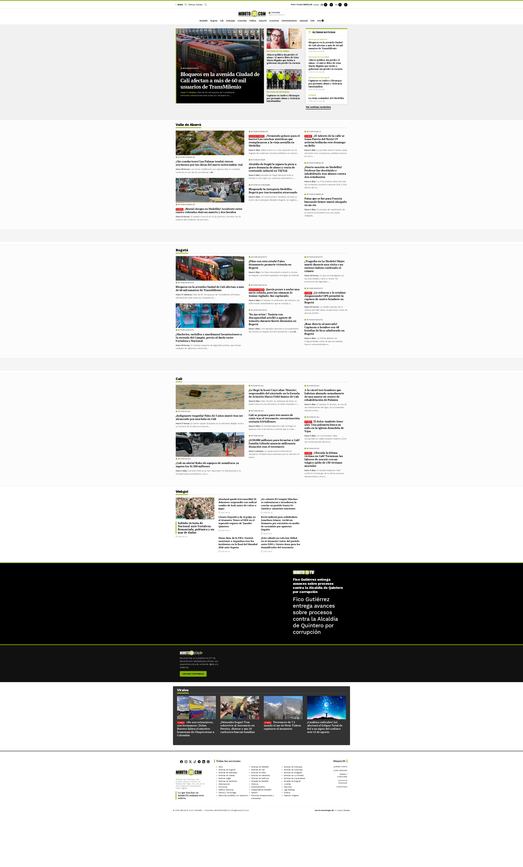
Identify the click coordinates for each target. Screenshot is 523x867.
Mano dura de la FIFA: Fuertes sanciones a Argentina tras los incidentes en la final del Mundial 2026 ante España (237, 542)
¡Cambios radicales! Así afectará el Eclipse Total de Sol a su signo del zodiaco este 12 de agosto (324, 727)
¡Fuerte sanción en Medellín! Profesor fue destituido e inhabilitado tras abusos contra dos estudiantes (325, 172)
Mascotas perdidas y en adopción (233, 795)
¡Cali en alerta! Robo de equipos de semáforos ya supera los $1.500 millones (207, 464)
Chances (254, 784)
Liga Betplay (289, 790)
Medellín (203, 20)
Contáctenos (341, 787)
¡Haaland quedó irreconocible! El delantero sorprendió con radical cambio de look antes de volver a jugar (237, 503)
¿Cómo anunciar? (340, 770)
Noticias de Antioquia (278, 92)
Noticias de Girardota (227, 781)
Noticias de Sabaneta (260, 775)
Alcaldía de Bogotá (292, 781)
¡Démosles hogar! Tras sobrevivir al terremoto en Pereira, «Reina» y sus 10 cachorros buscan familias (237, 727)
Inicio (220, 767)
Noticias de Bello (314, 132)
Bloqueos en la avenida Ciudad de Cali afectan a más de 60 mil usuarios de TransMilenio (220, 80)
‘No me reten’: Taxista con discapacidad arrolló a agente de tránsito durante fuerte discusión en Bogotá (272, 319)
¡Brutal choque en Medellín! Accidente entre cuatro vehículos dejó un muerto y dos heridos (209, 210)
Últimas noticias (194, 4)
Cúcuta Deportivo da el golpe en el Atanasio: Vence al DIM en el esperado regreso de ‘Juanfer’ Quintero (237, 521)
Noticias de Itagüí (258, 160)
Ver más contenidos (193, 674)
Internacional (224, 784)
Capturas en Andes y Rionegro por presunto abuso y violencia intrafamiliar (283, 98)
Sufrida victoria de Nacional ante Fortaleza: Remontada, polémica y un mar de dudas (196, 527)
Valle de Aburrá (188, 125)
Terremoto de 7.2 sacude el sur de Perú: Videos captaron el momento (282, 725)
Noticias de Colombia (278, 51)
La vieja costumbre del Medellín (326, 98)
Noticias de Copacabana (260, 185)
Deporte (263, 20)
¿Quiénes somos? (340, 767)
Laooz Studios (343, 810)
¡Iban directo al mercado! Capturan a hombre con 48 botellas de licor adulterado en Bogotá (324, 329)
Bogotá (213, 20)
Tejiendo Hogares (291, 795)
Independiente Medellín (261, 790)
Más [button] (319, 20)
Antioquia (230, 20)
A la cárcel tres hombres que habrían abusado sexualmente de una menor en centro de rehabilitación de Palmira (324, 395)
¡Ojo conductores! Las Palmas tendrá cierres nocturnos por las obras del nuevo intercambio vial (209, 163)
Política (252, 20)
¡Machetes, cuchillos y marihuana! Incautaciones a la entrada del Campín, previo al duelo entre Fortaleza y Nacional (209, 337)
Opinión (312, 95)
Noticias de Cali (313, 386)
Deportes (288, 787)
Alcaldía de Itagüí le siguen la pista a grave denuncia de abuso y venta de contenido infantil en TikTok (273, 167)
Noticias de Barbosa (260, 778)
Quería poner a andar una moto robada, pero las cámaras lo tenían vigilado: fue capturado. (274, 292)
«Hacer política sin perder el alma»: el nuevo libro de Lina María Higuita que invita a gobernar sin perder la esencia (283, 58)
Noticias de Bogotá (191, 68)
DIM (312, 20)
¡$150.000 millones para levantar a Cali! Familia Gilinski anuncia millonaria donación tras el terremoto (274, 443)
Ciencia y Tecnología (227, 792)
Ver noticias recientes (318, 107)
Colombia (242, 20)
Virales (183, 690)
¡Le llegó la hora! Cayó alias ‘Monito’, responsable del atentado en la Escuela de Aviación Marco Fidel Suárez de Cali (274, 393)
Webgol (182, 492)
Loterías (287, 784)
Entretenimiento (289, 20)
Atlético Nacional (225, 790)
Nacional (304, 20)
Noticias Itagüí (224, 778)
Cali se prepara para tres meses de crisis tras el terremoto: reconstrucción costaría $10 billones (274, 418)
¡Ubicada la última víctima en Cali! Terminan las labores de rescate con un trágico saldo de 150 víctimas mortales (323, 459)
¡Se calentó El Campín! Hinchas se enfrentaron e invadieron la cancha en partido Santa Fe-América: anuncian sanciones (279, 503)
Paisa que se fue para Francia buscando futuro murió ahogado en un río (325, 202)
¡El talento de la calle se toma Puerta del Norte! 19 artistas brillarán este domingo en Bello (325, 140)
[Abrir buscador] (205, 4)
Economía (274, 20)
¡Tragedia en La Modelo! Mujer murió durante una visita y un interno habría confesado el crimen (324, 266)
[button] (179, 4)
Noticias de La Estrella (294, 775)
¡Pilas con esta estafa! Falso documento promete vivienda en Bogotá (270, 264)
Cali (221, 20)
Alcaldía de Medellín (260, 781)
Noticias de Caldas (226, 775)
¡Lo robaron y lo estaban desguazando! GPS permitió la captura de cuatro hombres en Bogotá (325, 297)
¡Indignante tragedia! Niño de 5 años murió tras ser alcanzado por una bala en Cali (209, 417)
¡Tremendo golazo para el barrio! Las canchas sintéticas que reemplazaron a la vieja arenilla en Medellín (274, 140)
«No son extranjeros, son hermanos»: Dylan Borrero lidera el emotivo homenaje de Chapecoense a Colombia (195, 728)
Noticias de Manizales (227, 772)
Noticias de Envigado (293, 772)
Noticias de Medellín (315, 163)
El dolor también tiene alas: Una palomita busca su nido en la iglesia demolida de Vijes (324, 426)
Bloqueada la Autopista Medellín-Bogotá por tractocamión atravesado (273, 190)
